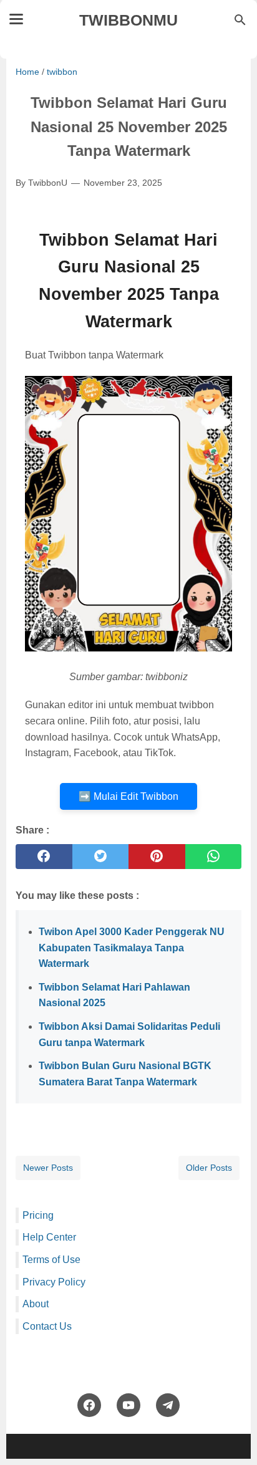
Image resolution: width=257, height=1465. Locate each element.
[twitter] (100, 856)
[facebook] (44, 856)
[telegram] (168, 1405)
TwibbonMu (128, 20)
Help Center (49, 1237)
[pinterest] (156, 856)
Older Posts (209, 1168)
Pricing (38, 1215)
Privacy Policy (53, 1282)
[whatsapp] (213, 856)
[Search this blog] (240, 19)
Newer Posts (48, 1168)
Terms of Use (51, 1259)
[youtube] (128, 1405)
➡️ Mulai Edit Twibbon (128, 796)
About (35, 1304)
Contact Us (47, 1326)
